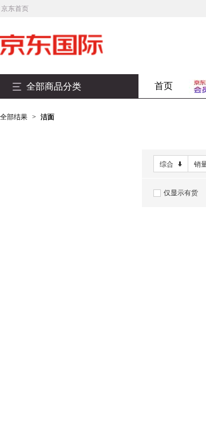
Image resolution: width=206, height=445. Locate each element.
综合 (166, 164)
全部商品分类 (53, 86)
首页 (163, 86)
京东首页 (15, 9)
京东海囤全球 (68, 45)
